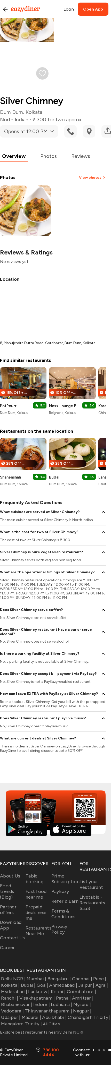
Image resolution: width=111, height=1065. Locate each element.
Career (7, 947)
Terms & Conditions (63, 913)
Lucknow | (39, 991)
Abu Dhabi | (54, 1017)
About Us (10, 876)
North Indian (14, 119)
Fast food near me (36, 894)
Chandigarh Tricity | (89, 1017)
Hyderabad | (14, 991)
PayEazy (60, 891)
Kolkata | (10, 985)
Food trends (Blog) (7, 891)
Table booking (34, 878)
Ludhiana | (61, 1004)
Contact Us (12, 938)
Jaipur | (86, 985)
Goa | (42, 985)
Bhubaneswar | (16, 1004)
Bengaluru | (59, 979)
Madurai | (31, 1017)
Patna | (63, 998)
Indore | (41, 1004)
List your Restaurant (91, 884)
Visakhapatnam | (37, 998)
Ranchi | (9, 998)
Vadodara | (12, 1011)
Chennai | (82, 979)
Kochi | (58, 991)
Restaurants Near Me (38, 930)
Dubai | (28, 985)
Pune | (99, 979)
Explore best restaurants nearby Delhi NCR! (42, 1032)
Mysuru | (82, 1004)
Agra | (102, 985)
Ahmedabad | (63, 985)
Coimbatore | (81, 991)
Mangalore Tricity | (21, 1024)
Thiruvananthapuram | (48, 1011)
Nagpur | (82, 1011)
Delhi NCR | (13, 979)
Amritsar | (82, 998)
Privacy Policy (59, 929)
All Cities (51, 1023)
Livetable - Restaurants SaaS (92, 902)
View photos (90, 177)
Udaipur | (10, 1017)
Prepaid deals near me (36, 912)
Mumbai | (36, 979)
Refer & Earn (64, 901)
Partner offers (8, 909)
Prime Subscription (65, 878)
